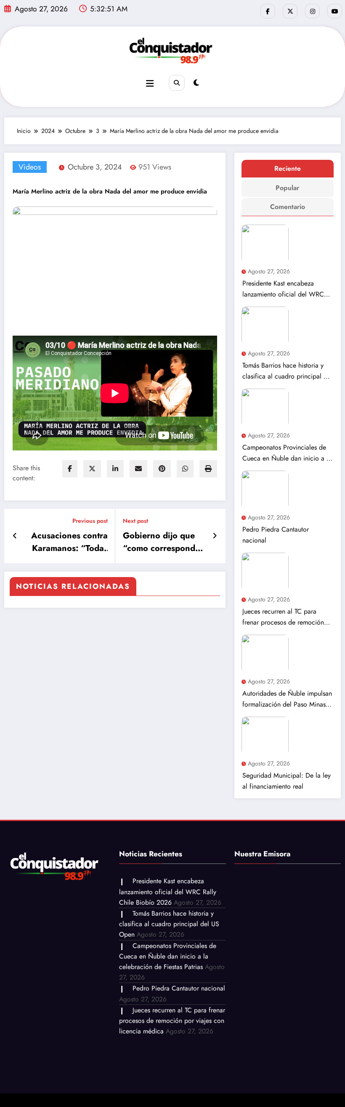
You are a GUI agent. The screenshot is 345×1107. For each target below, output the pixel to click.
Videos (30, 167)
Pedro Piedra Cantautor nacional (275, 534)
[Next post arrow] (214, 536)
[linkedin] (115, 468)
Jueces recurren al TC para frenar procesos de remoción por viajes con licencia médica (285, 617)
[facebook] (69, 468)
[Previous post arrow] (15, 536)
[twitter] (92, 468)
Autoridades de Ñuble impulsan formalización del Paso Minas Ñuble (287, 699)
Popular (287, 188)
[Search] (177, 83)
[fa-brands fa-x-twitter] (290, 11)
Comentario (287, 207)
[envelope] (138, 468)
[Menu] (150, 83)
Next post (135, 520)
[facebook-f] (267, 11)
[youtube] (334, 11)
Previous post (90, 520)
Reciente (287, 168)
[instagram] (312, 11)
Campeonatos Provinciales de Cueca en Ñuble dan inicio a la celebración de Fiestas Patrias (287, 453)
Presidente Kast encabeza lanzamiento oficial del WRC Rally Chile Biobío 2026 (283, 289)
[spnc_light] (196, 82)
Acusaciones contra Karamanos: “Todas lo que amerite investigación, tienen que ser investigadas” (67, 542)
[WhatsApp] (185, 468)
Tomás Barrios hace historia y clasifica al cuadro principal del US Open (287, 371)
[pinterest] (162, 468)
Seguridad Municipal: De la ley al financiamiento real (286, 781)
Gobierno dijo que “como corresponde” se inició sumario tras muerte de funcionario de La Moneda (163, 542)
